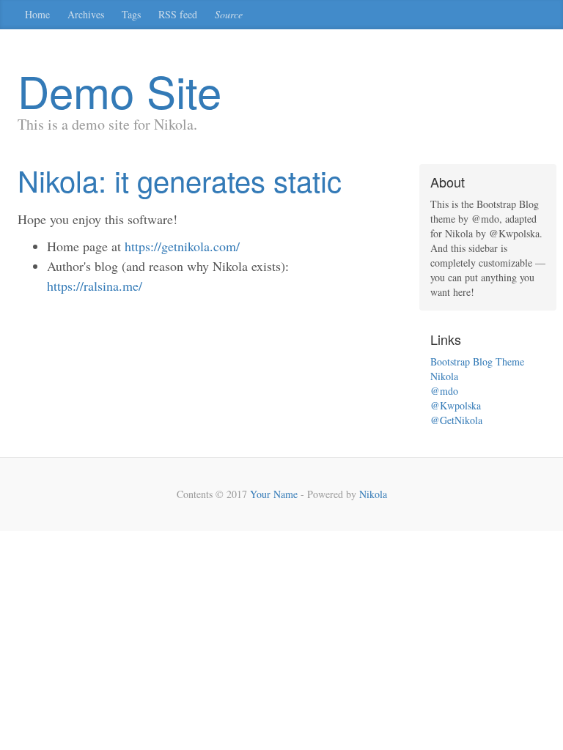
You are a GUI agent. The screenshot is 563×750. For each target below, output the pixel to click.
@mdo (444, 391)
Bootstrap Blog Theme (477, 361)
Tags (131, 14)
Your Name (274, 494)
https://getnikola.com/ (182, 246)
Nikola (444, 376)
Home (37, 14)
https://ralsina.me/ (94, 285)
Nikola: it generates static (180, 180)
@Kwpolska (455, 405)
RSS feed (177, 14)
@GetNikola (456, 420)
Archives (85, 14)
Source (229, 14)
